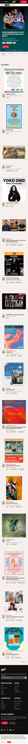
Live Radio (17, 686)
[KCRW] (3, 670)
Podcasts (16, 689)
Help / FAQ (3, 705)
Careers (2, 703)
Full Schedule (17, 691)
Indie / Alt (15, 43)
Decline (3, 742)
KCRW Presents (9, 43)
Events (2, 693)
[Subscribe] (25, 678)
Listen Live (6, 1)
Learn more (5, 47)
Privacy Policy (23, 738)
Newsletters (3, 706)
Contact (2, 708)
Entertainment (4, 688)
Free (17, 53)
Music (4, 43)
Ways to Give (17, 705)
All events (4, 53)
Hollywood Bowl (23, 53)
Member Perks (17, 708)
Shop (16, 706)
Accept (9, 742)
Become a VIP (17, 703)
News (2, 686)
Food (2, 689)
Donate (24, 1)
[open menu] (2, 1)
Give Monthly (12, 723)
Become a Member (18, 701)
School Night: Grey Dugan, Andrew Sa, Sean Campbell (13, 35)
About (2, 701)
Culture (2, 691)
